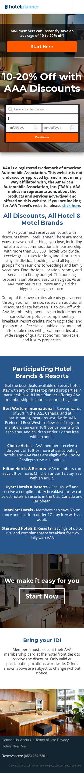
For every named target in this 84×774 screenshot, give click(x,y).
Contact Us (10, 740)
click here (71, 205)
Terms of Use (45, 740)
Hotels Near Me (14, 746)
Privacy (63, 740)
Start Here (42, 46)
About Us (27, 740)
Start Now (42, 595)
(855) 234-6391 (35, 756)
